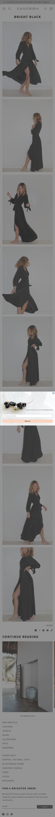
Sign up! (27, 421)
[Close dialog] (53, 393)
